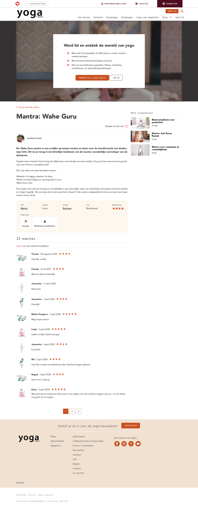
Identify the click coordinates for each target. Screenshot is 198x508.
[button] (170, 3)
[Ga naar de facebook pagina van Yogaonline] (117, 443)
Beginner (67, 209)
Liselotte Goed (34, 138)
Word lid (172, 11)
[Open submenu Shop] (170, 17)
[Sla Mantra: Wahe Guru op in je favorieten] (126, 126)
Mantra (24, 209)
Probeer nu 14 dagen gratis (92, 77)
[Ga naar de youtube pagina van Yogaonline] (138, 443)
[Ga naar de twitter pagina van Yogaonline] (131, 443)
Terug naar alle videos (29, 107)
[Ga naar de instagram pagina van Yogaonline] (124, 443)
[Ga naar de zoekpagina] (182, 11)
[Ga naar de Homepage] (30, 14)
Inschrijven (131, 425)
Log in (116, 77)
